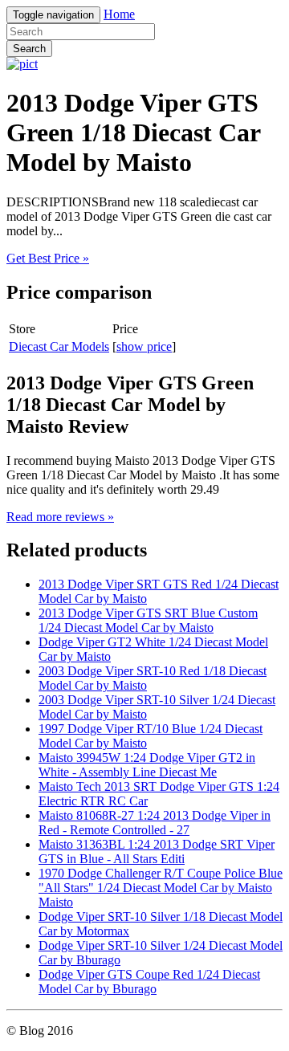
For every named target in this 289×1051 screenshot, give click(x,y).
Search (29, 49)
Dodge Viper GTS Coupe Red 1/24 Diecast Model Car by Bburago (149, 981)
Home (119, 14)
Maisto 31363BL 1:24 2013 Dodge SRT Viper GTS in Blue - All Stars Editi (157, 851)
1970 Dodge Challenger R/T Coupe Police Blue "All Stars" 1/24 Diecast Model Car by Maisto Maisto (161, 887)
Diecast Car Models (59, 346)
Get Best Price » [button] (47, 258)
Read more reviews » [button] (60, 516)
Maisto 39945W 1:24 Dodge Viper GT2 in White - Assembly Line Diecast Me (147, 765)
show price (144, 346)
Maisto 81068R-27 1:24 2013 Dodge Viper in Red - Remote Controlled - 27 (155, 823)
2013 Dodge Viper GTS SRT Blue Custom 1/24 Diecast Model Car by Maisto (148, 620)
